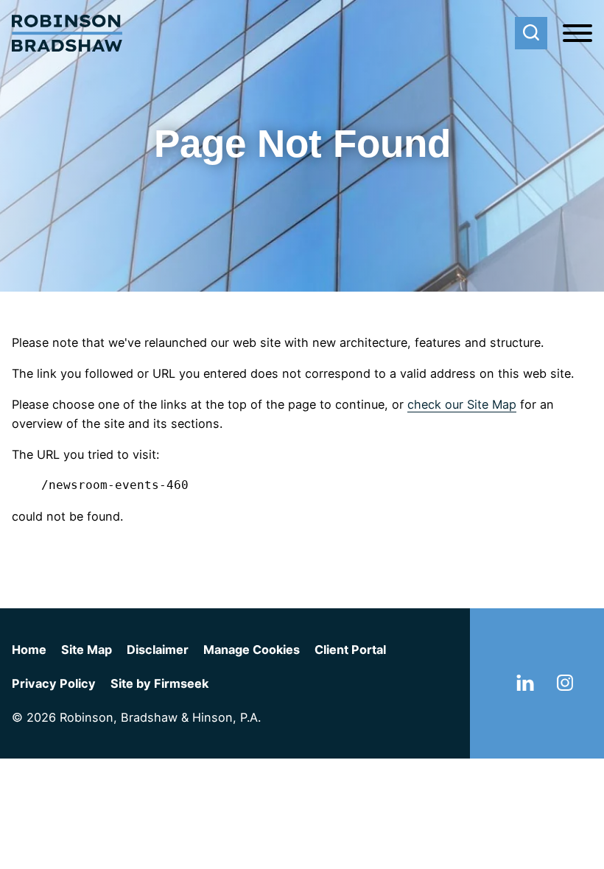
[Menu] (577, 34)
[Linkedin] (525, 686)
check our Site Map (461, 404)
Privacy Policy (54, 683)
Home (29, 649)
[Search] (531, 33)
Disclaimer (158, 649)
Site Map (86, 649)
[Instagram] (565, 686)
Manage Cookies (251, 649)
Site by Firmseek (159, 683)
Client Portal (350, 649)
